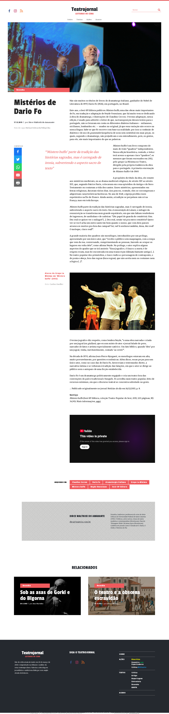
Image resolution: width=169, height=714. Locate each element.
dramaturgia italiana (115, 482)
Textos (80, 20)
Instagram (15, 10)
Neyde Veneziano (99, 487)
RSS (21, 10)
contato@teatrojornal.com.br (97, 713)
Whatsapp (18, 167)
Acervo (99, 20)
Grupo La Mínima (139, 482)
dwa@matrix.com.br (80, 522)
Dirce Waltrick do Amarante (87, 516)
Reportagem (137, 679)
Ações (89, 20)
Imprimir (18, 183)
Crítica (139, 667)
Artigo (134, 676)
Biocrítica (136, 659)
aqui (98, 401)
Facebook (9, 10)
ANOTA (134, 688)
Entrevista (136, 682)
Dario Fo (96, 482)
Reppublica (134, 713)
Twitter (18, 159)
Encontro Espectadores (138, 663)
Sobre (70, 20)
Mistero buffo (78, 487)
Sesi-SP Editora (119, 487)
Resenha (135, 685)
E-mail (18, 175)
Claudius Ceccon (79, 482)
